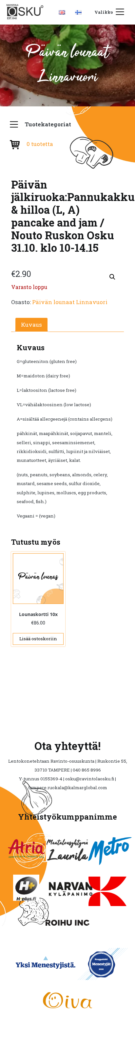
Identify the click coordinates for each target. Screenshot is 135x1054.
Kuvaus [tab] (31, 324)
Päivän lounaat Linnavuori (69, 302)
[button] (112, 277)
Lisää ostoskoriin (38, 639)
